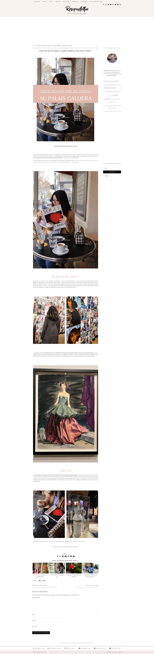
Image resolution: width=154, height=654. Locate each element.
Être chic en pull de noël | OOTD (88, 586)
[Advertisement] (77, 29)
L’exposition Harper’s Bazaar (44, 162)
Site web (34, 626)
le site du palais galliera (79, 541)
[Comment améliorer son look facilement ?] (90, 568)
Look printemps (115, 99)
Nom (34, 614)
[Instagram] (106, 4)
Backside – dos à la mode (71, 162)
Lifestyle (75, 1)
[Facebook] (115, 4)
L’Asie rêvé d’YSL (56, 162)
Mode (45, 1)
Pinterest (100, 648)
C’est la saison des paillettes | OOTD (44, 586)
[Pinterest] (108, 4)
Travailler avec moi (96, 1)
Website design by (114, 652)
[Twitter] (103, 4)
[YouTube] (110, 4)
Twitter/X (39, 648)
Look (51, 1)
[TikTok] (113, 4)
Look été (112, 102)
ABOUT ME (37, 1)
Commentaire (36, 597)
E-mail (34, 620)
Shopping (66, 1)
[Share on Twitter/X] (42, 580)
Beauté (58, 1)
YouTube (116, 648)
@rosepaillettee (113, 108)
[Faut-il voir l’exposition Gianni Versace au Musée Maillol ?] (41, 568)
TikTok (70, 648)
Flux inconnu (113, 176)
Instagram (55, 648)
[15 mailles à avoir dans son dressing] (74, 568)
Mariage (83, 1)
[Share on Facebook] (40, 580)
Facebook (85, 648)
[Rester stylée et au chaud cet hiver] (57, 568)
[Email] (118, 4)
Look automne (109, 95)
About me (91, 642)
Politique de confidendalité (79, 642)
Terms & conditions (65, 642)
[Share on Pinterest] (44, 580)
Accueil (34, 45)
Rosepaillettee (77, 9)
